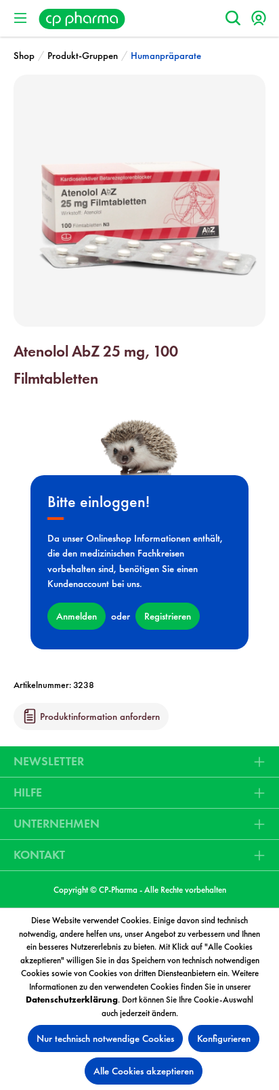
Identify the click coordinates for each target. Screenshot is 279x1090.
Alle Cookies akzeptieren (143, 1071)
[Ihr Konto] (259, 18)
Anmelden (76, 616)
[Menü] (20, 18)
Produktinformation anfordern (98, 716)
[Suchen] (233, 18)
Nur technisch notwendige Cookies (105, 1038)
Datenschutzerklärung (72, 999)
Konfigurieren (224, 1038)
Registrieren (167, 616)
